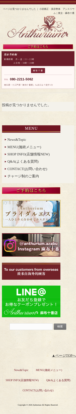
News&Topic (16, 140)
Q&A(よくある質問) (23, 161)
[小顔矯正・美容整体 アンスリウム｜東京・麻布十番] (37, 39)
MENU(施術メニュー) (24, 147)
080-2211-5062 (21, 79)
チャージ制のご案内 (23, 176)
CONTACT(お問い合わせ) (27, 169)
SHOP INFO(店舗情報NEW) (28, 154)
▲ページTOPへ (64, 356)
